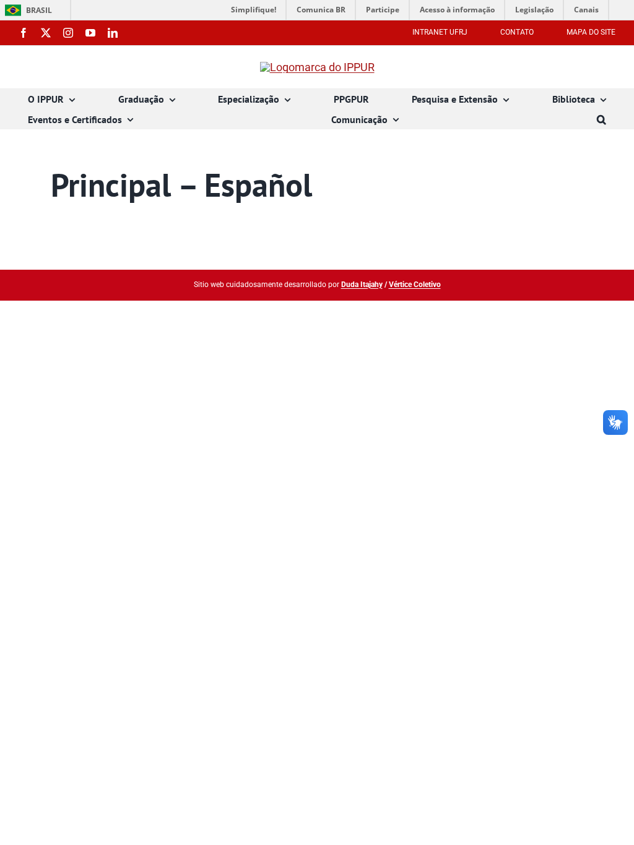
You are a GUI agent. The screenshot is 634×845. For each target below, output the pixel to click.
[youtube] (90, 33)
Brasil (26, 10)
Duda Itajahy (362, 284)
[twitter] (46, 33)
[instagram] (68, 33)
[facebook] (23, 33)
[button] (601, 119)
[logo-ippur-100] (317, 67)
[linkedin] (113, 33)
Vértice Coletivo (415, 284)
